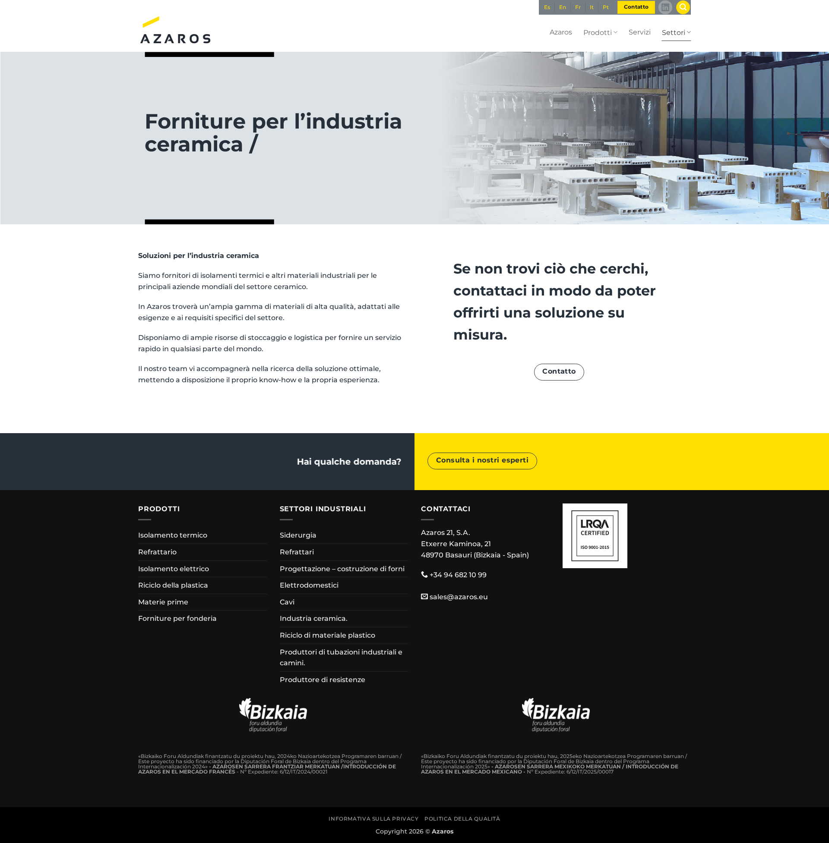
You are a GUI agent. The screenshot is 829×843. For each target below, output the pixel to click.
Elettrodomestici (309, 585)
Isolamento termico (172, 535)
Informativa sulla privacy (373, 818)
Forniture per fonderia (177, 618)
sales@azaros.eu (459, 597)
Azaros (561, 32)
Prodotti (597, 32)
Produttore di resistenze (322, 680)
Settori (673, 32)
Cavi (287, 602)
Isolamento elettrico (173, 569)
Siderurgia (298, 535)
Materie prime (163, 602)
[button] (683, 7)
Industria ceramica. (314, 618)
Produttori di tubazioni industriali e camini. (341, 657)
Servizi (640, 32)
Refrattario (157, 552)
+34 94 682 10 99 (458, 575)
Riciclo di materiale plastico (327, 635)
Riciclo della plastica (173, 585)
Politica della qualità (462, 818)
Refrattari (297, 552)
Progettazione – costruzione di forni (342, 569)
